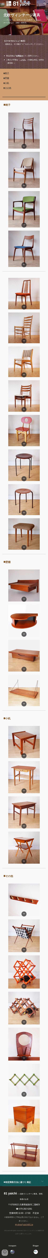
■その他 (7, 88)
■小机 (6, 83)
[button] (3, 3)
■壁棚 (6, 78)
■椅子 (6, 73)
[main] (24, 17)
